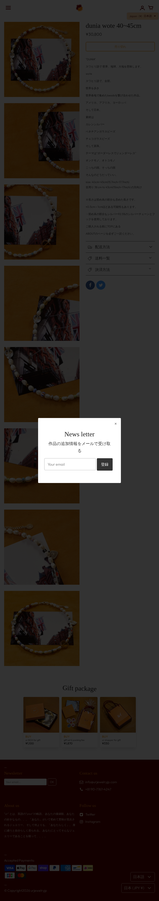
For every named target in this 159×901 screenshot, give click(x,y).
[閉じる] (115, 423)
